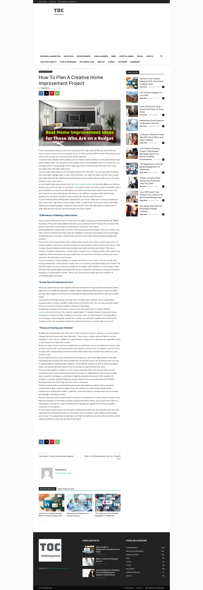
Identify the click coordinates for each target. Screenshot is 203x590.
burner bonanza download (85, 184)
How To (149, 56)
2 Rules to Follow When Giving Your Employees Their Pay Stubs (150, 181)
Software (122, 62)
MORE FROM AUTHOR (66, 489)
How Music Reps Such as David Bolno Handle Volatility (151, 209)
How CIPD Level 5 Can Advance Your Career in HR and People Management (151, 195)
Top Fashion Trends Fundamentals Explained (56, 456)
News (113, 56)
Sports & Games (126, 56)
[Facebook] (41, 93)
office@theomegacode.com (58, 568)
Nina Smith (143, 87)
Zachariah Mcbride (146, 159)
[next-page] (44, 520)
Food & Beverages (68, 62)
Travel (140, 56)
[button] (161, 56)
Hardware (135, 62)
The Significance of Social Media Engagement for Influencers (151, 167)
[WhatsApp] (57, 93)
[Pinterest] (52, 93)
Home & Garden (101, 56)
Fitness (111, 62)
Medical (101, 62)
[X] (46, 93)
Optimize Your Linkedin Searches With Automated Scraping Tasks (151, 81)
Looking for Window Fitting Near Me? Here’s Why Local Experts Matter (152, 137)
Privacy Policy (43, 1)
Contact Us (52, 1)
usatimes (42, 312)
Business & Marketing (50, 56)
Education (68, 56)
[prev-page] (40, 520)
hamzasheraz (45, 88)
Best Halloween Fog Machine (67, 1)
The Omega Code (86, 62)
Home (41, 68)
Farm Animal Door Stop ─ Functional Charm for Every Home (152, 109)
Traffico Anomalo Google (63, 473)
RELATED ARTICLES (47, 489)
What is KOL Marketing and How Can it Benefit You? (102, 457)
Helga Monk (143, 98)
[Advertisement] (101, 35)
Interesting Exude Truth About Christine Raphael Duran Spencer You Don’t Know (108, 572)
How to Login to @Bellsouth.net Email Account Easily (108, 549)
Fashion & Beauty (48, 62)
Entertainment (84, 56)
